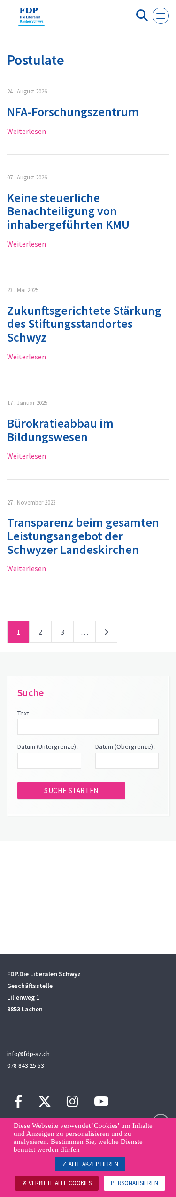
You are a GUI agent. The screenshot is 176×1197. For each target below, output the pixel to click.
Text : (24, 713)
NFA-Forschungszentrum (73, 111)
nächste (106, 633)
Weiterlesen (26, 131)
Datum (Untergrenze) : (48, 746)
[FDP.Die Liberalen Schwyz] (31, 20)
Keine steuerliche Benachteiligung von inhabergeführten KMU (68, 211)
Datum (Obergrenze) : (125, 746)
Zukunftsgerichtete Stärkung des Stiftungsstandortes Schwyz (84, 324)
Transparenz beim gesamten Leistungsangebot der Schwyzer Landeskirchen (83, 535)
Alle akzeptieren (92, 1164)
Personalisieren (134, 1183)
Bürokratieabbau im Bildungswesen (60, 429)
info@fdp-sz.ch (28, 1053)
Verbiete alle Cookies (59, 1183)
